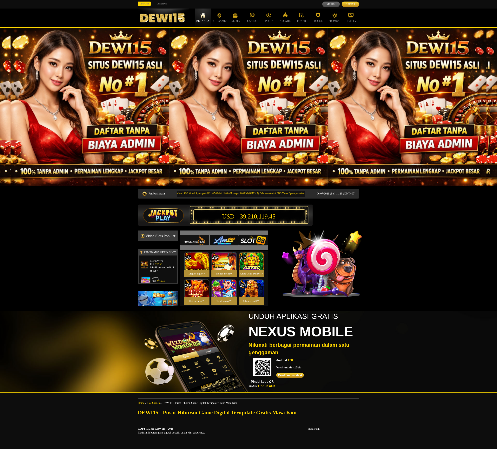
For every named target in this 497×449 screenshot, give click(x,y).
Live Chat (144, 3)
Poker (301, 21)
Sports (269, 21)
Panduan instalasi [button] (290, 375)
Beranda (202, 21)
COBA (196, 256)
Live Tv (351, 21)
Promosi (334, 21)
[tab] (194, 240)
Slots (235, 21)
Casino (252, 21)
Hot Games (219, 21)
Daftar (350, 4)
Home (141, 403)
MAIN (196, 265)
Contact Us (162, 3)
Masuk (331, 4)
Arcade (285, 21)
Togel (318, 21)
